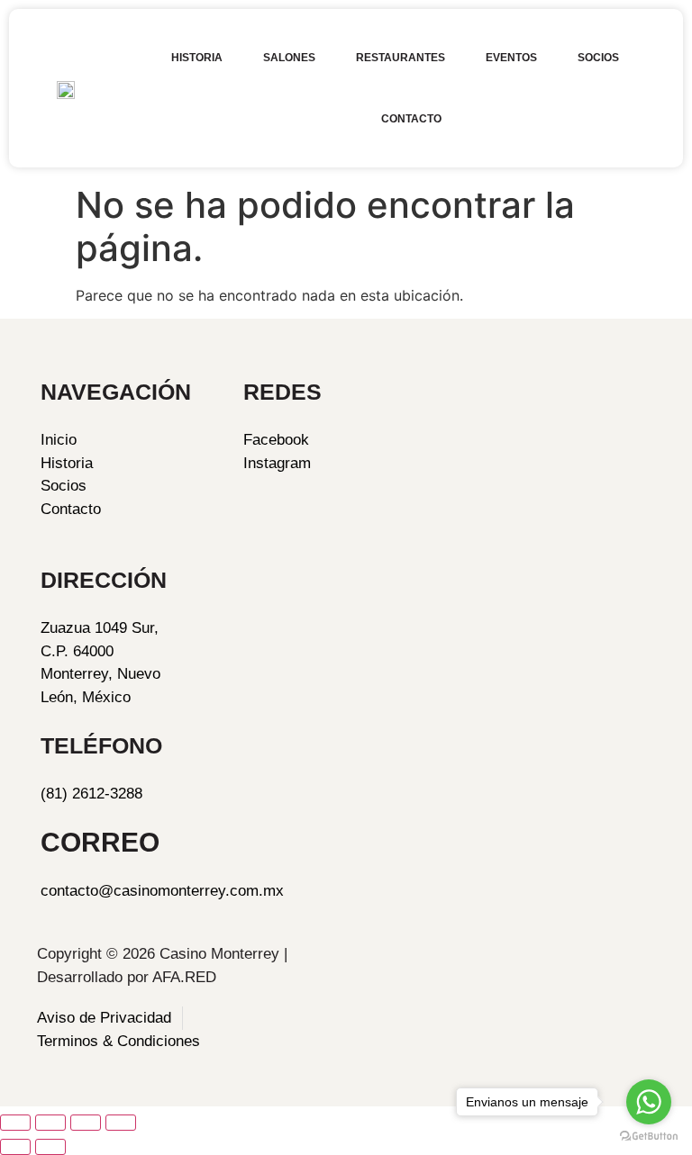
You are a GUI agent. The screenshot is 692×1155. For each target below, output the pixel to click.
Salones (289, 57)
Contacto (411, 119)
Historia (197, 57)
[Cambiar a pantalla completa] (50, 1122)
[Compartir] (85, 1122)
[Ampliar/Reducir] (15, 1122)
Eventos (511, 57)
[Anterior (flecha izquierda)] (15, 1147)
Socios (598, 57)
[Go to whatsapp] (648, 1101)
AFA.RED (184, 977)
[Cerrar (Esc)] (120, 1122)
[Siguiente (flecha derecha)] (50, 1147)
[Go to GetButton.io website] (649, 1136)
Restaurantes (400, 57)
